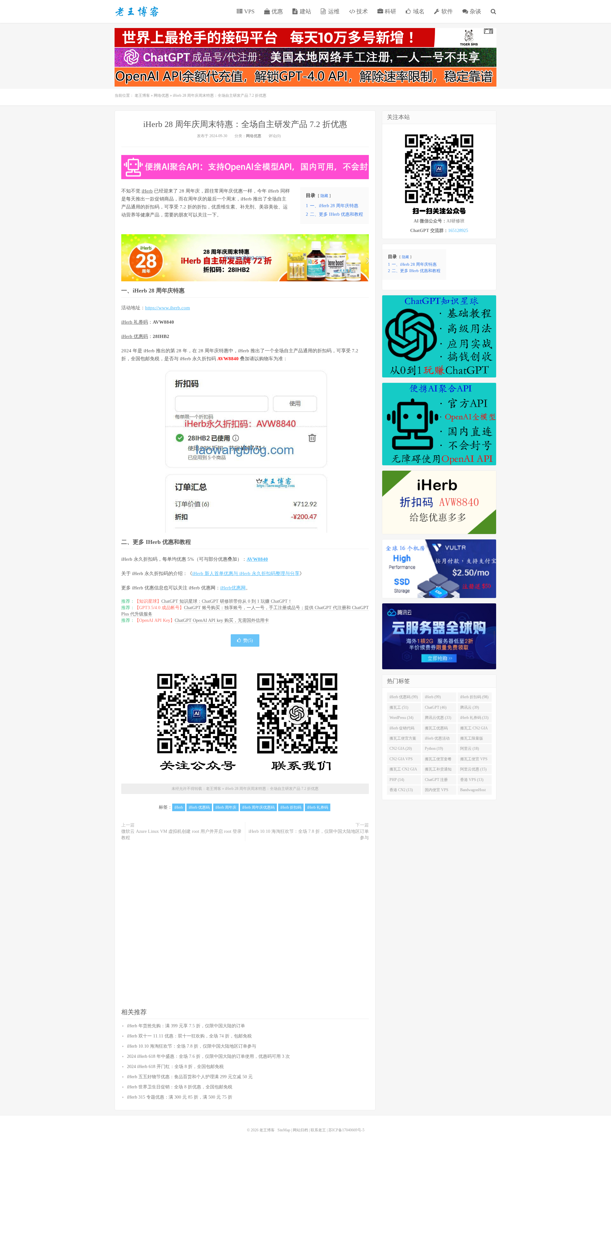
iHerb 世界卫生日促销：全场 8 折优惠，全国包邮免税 (179, 1087)
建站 (304, 11)
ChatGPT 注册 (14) (436, 780)
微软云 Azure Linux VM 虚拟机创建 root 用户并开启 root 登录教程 (181, 834)
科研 (389, 11)
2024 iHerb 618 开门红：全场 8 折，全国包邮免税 (175, 1066)
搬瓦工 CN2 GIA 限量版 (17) (403, 770)
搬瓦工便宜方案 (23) (403, 739)
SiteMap (283, 1130)
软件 (446, 11)
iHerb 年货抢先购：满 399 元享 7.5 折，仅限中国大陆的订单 (186, 1025)
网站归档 (300, 1130)
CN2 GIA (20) (401, 748)
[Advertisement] (245, 925)
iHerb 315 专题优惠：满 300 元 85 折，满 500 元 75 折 (179, 1097)
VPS (248, 11)
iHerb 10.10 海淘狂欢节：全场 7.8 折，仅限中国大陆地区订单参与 (309, 834)
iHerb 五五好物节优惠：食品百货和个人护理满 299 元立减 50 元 (190, 1076)
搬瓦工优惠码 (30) (436, 729)
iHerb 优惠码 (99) (404, 697)
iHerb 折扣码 (290, 807)
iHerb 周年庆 (225, 807)
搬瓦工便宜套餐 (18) (438, 760)
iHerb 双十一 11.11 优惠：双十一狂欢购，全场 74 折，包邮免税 (189, 1036)
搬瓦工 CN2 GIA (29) (474, 729)
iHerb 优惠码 (134, 336)
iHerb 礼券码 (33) (474, 717)
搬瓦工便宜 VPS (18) (474, 760)
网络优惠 (161, 95)
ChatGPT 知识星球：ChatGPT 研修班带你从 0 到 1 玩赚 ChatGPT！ (226, 601)
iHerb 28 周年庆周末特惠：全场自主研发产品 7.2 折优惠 (245, 124)
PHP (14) (397, 779)
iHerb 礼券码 (134, 322)
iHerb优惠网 (233, 587)
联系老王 (318, 1130)
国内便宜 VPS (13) (436, 791)
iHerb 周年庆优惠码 (258, 807)
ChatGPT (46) (435, 707)
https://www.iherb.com (167, 307)
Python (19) (434, 748)
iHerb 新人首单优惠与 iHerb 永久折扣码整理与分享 (245, 573)
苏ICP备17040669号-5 (346, 1130)
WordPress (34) (401, 717)
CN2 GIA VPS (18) (401, 760)
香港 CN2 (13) (401, 790)
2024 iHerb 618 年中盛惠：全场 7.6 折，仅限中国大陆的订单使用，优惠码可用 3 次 (208, 1056)
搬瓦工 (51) (399, 707)
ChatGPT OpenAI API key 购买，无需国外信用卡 (222, 620)
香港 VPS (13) (471, 779)
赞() (248, 640)
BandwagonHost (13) (473, 791)
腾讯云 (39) (469, 707)
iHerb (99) (433, 697)
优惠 (276, 11)
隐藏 (324, 195)
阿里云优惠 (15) (473, 769)
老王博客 (137, 11)
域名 (418, 11)
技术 (361, 11)
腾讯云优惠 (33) (438, 717)
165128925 (458, 230)
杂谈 (474, 11)
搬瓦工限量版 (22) (471, 739)
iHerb (147, 190)
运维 (333, 11)
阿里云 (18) (469, 748)
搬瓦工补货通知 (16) (438, 770)
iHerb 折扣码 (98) (474, 697)
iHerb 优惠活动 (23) (437, 739)
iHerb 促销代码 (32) (402, 729)
